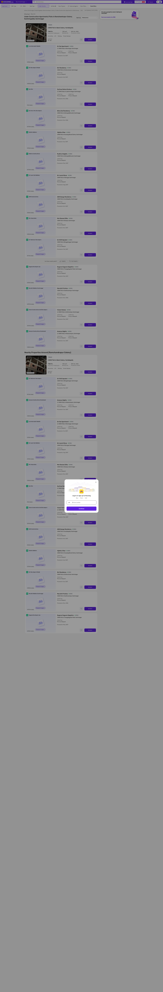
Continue (81, 508)
